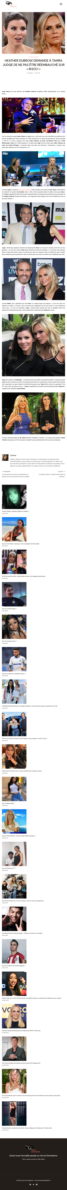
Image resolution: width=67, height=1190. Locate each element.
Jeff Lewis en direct (24, 190)
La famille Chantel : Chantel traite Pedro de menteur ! (52, 474)
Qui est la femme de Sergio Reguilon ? (13, 966)
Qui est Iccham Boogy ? (9, 609)
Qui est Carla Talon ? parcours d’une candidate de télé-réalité (20, 544)
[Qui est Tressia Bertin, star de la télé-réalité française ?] (33, 821)
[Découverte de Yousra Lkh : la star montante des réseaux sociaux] (33, 756)
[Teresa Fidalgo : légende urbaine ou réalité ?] (33, 497)
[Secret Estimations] (11, 4)
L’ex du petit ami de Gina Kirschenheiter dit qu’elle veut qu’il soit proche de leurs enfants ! (16, 474)
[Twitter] (33, 1184)
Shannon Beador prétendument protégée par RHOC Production (21, 1031)
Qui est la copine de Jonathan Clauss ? (13, 674)
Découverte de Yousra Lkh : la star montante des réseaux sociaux (22, 771)
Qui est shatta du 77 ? (8, 868)
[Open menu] (61, 4)
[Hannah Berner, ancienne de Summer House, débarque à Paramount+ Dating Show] (33, 1113)
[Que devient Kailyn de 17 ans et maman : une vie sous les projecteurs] (33, 886)
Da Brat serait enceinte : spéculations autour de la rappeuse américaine (23, 576)
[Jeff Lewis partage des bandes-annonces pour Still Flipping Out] (33, 1048)
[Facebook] (30, 1184)
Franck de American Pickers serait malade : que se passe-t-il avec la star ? (24, 739)
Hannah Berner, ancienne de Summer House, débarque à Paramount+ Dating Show (27, 1128)
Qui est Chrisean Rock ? (9, 641)
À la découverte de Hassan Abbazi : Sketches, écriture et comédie (22, 933)
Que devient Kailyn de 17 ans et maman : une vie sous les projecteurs (23, 901)
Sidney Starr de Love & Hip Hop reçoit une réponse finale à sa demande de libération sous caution (31, 998)
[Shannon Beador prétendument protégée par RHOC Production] (33, 1016)
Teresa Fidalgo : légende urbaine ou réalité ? (15, 511)
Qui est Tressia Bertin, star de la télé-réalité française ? (19, 836)
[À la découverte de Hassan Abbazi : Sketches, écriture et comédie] (33, 919)
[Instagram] (36, 1184)
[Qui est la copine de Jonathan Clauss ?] (33, 659)
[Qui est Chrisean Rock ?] (33, 627)
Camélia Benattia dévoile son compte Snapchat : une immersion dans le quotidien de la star (30, 706)
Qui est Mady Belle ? (8, 803)
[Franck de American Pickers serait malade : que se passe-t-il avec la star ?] (33, 724)
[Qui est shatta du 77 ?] (33, 854)
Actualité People (34, 57)
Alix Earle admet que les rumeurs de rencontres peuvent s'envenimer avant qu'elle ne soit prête (31, 1096)
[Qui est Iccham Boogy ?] (33, 594)
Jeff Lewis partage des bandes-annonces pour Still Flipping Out (21, 1063)
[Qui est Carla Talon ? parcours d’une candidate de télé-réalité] (33, 529)
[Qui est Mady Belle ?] (33, 789)
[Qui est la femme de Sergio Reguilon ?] (33, 951)
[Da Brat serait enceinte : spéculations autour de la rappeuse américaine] (33, 562)
